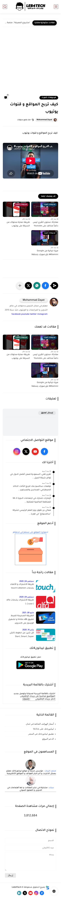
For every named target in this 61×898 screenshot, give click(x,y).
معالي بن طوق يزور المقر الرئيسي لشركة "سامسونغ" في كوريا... (32, 512)
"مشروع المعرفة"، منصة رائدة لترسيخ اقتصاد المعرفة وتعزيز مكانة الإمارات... (17, 23)
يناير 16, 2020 (28, 630)
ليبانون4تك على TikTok (43, 729)
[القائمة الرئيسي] (56, 6)
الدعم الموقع (48, 739)
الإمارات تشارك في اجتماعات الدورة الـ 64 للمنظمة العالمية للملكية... (32, 500)
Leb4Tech (16, 887)
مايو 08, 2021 (28, 613)
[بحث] (5, 6)
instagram (42, 314)
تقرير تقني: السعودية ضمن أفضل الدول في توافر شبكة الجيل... (30, 476)
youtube (25, 314)
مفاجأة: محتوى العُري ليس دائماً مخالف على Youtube (45, 224)
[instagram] (16, 451)
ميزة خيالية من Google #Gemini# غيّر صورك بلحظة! (44, 253)
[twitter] (26, 451)
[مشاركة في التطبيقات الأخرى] (19, 285)
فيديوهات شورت (49, 98)
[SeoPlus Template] (47, 887)
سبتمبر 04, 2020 (26, 581)
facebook (16, 314)
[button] (45, 285)
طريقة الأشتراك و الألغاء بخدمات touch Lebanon (22, 586)
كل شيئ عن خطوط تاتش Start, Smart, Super (22, 635)
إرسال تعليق (47, 413)
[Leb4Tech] (30, 6)
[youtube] (35, 451)
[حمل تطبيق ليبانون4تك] (30, 671)
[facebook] (44, 451)
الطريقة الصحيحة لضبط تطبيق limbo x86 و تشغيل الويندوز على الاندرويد (21, 619)
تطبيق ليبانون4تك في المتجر (41, 734)
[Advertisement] (30, 63)
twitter (33, 314)
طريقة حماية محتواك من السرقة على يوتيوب (18, 224)
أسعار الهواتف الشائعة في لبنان (40, 724)
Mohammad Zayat (44, 120)
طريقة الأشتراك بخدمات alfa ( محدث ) (20, 602)
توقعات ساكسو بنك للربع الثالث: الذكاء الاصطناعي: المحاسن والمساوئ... (32, 488)
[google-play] (19, 893)
